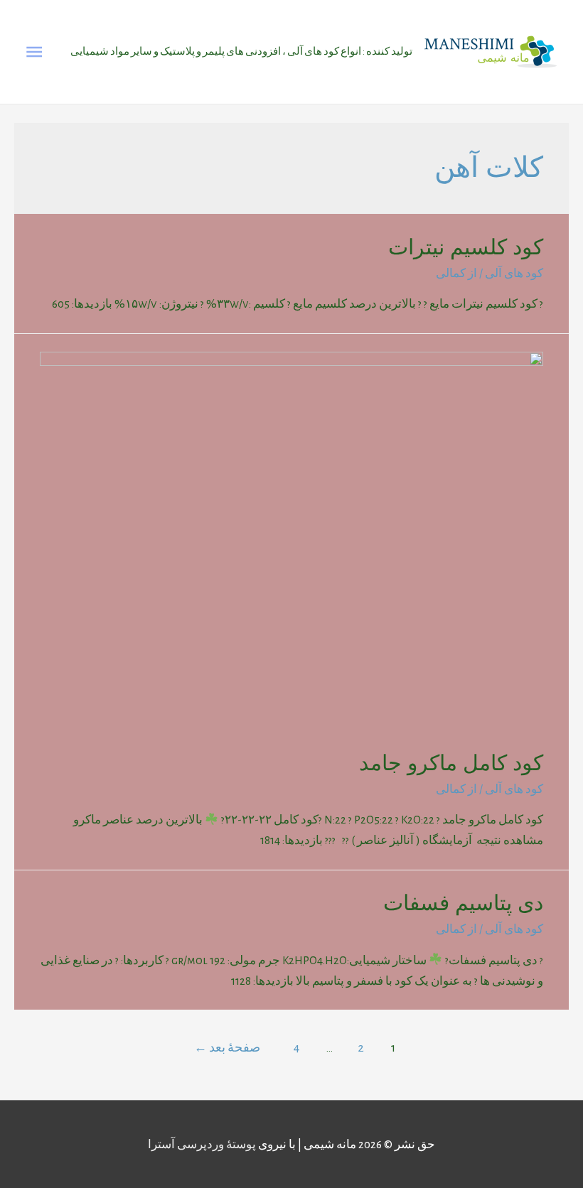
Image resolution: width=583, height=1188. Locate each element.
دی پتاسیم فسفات (463, 903)
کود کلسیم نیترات (465, 247)
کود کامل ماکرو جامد (451, 763)
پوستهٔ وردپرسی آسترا (202, 1144)
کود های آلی (514, 273)
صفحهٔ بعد (227, 1047)
